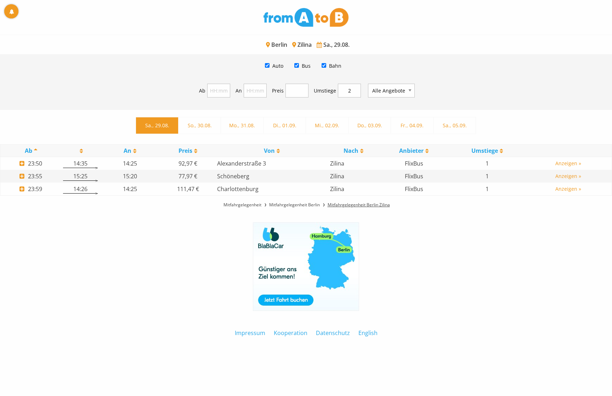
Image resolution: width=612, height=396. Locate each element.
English (368, 333)
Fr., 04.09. (412, 125)
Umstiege (325, 90)
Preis (278, 90)
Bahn (335, 65)
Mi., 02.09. (327, 125)
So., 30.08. (200, 125)
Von (269, 151)
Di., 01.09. (284, 125)
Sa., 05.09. (455, 125)
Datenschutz (333, 333)
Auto (277, 65)
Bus (306, 65)
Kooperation (290, 333)
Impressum (250, 333)
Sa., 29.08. (157, 125)
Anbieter (411, 151)
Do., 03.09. (369, 125)
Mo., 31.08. (242, 125)
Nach (351, 151)
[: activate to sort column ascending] (80, 151)
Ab (202, 90)
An (239, 90)
